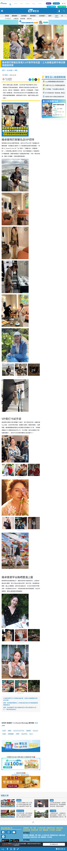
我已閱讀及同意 (54, 844)
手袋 (4, 731)
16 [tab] (36, 24)
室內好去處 (20, 811)
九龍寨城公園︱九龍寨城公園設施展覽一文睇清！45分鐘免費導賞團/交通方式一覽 (58, 815)
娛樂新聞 (22, 18)
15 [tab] (35, 24)
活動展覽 (26, 828)
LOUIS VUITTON (19, 731)
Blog (34, 3)
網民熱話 (25, 835)
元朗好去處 (59, 828)
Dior (31, 734)
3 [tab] (33, 20)
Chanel (36, 731)
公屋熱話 (16, 18)
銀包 (10, 731)
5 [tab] (36, 20)
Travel (15, 3)
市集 (31, 828)
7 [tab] (30, 22)
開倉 (34, 828)
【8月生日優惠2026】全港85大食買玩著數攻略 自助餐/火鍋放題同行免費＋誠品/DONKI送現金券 (24, 805)
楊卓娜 (29, 731)
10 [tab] (35, 22)
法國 (4, 734)
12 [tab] (38, 22)
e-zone (39, 3)
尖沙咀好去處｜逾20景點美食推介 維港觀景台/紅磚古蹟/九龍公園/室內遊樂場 (24, 815)
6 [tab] (38, 20)
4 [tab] (35, 20)
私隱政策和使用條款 (7, 845)
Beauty (27, 3)
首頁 (3, 70)
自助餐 (19, 800)
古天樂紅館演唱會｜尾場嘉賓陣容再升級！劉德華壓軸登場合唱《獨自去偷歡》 (58, 804)
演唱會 (7, 16)
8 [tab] (31, 22)
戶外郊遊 (53, 811)
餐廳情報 (45, 830)
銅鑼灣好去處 (50, 828)
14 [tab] (33, 24)
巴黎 (18, 734)
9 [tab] (33, 22)
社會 (40, 830)
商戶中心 (49, 3)
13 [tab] (31, 24)
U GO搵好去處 (52, 6)
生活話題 (9, 70)
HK (10, 3)
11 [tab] (36, 22)
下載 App (57, 3)
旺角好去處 (34, 830)
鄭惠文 (6, 75)
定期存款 (29, 18)
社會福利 (58, 830)
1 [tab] (30, 20)
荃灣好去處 (26, 830)
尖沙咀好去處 (41, 828)
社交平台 (24, 734)
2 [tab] (31, 20)
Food (21, 3)
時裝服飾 (11, 734)
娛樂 (16, 70)
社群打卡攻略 (63, 6)
